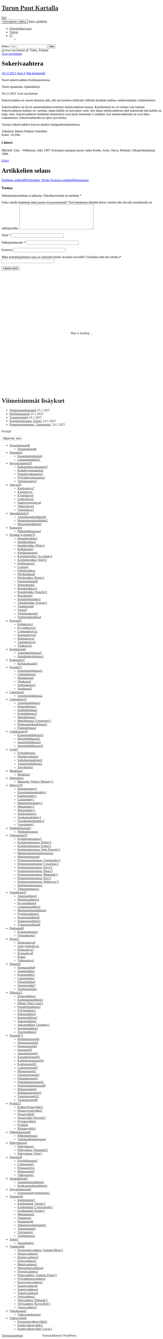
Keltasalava (25, 949)
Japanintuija (25, 1243)
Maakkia (23, 774)
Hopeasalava (26, 942)
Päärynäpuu (25, 1146)
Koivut (15, 620)
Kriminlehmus (27, 713)
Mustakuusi (25, 678)
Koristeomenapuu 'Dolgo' (34, 842)
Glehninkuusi (26, 674)
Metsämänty (25, 806)
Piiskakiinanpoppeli (30, 1082)
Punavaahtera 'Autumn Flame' (37, 1275)
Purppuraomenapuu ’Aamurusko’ (30, 424)
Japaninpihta (26, 971)
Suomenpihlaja (27, 1028)
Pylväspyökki (26, 1121)
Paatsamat (17, 928)
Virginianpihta (27, 989)
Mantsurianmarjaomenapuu (35, 853)
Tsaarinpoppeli (19, 417)
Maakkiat (16, 771)
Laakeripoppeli (27, 1067)
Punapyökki (25, 1114)
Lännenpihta (26, 978)
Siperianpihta (26, 985)
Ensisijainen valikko (14, 21)
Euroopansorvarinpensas (33, 1193)
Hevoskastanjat (21, 463)
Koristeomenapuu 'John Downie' (38, 849)
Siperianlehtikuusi (30, 745)
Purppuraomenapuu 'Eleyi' (34, 867)
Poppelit (16, 1035)
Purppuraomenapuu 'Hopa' (35, 871)
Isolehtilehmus (27, 710)
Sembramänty (26, 813)
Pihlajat (16, 992)
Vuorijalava (25, 509)
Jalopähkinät (19, 513)
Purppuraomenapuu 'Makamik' (37, 874)
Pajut (14, 939)
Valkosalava (25, 960)
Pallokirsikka (26, 570)
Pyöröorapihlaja (28, 914)
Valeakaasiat (18, 1311)
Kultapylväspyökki (30, 1107)
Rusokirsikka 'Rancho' (32, 592)
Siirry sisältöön (37, 21)
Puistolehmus (26, 728)
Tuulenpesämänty (29, 817)
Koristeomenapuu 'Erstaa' (34, 846)
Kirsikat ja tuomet (22, 534)
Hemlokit (16, 452)
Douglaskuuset (20, 445)
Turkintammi (26, 1235)
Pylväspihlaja (26, 1010)
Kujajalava (25, 492)
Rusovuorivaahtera (30, 1282)
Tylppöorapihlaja (28, 924)
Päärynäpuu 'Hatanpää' (32, 1150)
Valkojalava (25, 506)
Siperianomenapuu (30, 885)
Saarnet (16, 1157)
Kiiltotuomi (25, 549)
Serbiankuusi (26, 685)
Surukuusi (24, 688)
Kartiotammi (26, 1200)
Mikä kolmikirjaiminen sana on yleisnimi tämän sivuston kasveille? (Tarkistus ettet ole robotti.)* (61, 257)
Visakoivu (24, 645)
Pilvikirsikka (26, 574)
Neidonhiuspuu (27, 831)
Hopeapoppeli (27, 1046)
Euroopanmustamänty (32, 792)
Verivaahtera (26, 1296)
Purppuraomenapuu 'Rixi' (34, 878)
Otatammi (24, 1218)
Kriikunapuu (26, 563)
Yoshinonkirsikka (29, 617)
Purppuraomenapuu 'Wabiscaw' (38, 881)
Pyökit (15, 1103)
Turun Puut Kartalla (30, 7)
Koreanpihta (26, 974)
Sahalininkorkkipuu (30, 656)
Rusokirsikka (27, 588)
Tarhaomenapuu (28, 889)
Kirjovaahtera (26, 1261)
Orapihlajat (18, 892)
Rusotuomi (25, 595)
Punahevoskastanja (30, 474)
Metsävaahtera (27, 1264)
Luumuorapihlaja (29, 906)
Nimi (6, 235)
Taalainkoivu (26, 642)
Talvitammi (25, 1232)
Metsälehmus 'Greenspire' (34, 720)
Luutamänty (25, 799)
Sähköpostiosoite (13, 242)
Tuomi (22, 610)
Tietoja (14, 32)
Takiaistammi (26, 1228)
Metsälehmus (26, 717)
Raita (21, 957)
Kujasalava (25, 953)
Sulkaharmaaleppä (29, 760)
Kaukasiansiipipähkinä (32, 1185)
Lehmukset (18, 699)
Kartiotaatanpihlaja (30, 999)
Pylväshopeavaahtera (31, 1278)
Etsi (4, 17)
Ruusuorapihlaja (28, 917)
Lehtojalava (25, 499)
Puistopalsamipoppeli (23, 410)
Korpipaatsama (27, 931)
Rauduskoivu (26, 635)
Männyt (16, 785)
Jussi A (21, 73)
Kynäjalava (25, 495)
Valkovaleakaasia (29, 1314)
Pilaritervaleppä (28, 756)
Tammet (16, 1196)
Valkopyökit (18, 1318)
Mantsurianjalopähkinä (32, 520)
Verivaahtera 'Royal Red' (33, 1303)
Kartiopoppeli (26, 1064)
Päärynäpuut (18, 1142)
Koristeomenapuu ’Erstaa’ (26, 421)
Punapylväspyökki (29, 1110)
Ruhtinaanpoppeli (29, 1092)
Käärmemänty (27, 796)
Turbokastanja (27, 481)
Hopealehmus (26, 706)
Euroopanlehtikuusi (30, 735)
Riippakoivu (26, 638)
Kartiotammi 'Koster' (31, 1210)
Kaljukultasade (27, 663)
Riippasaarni (69, 180)
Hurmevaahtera (27, 1257)
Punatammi (25, 1221)
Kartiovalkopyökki (30, 1325)
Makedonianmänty (30, 803)
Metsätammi (25, 1214)
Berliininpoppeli (20, 413)
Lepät (14, 749)
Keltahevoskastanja (30, 470)
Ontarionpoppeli (28, 1075)
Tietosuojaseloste (12, 1335)
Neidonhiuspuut (20, 828)
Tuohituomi (25, 606)
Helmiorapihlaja (28, 899)
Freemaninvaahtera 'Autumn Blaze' (40, 1250)
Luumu (22, 567)
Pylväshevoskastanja (31, 477)
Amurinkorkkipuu (29, 652)
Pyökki (22, 1125)
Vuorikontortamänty (30, 821)
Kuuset (16, 667)
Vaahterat (17, 1246)
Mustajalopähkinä (29, 524)
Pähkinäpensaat (20, 1132)
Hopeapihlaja (26, 996)
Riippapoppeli (27, 1089)
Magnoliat (17, 778)
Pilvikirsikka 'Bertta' (30, 577)
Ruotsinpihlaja (27, 1017)
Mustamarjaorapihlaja (31, 910)
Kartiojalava (25, 488)
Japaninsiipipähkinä (30, 1182)
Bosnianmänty (27, 788)
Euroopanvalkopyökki (32, 1321)
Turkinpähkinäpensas (31, 1139)
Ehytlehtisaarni (27, 1160)
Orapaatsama (26, 935)
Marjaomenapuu (28, 856)
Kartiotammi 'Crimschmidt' (35, 1207)
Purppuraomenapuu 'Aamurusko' (38, 860)
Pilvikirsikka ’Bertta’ (26, 180)
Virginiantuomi (27, 613)
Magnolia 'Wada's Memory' (35, 781)
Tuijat (14, 1239)
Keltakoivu (25, 624)
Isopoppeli (24, 1049)
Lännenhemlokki (28, 459)
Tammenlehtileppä (29, 763)
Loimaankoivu (27, 631)
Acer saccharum (12, 53)
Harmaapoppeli (27, 1042)
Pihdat (15, 964)
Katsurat (16, 527)
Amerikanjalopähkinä (31, 517)
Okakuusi (24, 681)
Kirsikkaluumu (27, 552)
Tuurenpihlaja (26, 1032)
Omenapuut (18, 835)
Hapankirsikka (27, 538)
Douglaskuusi (26, 449)
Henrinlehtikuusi (28, 738)
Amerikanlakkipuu (30, 695)
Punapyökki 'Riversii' (31, 1117)
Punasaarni (25, 1168)
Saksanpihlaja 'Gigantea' (33, 1024)
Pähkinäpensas (27, 1135)
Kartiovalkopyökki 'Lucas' (34, 1328)
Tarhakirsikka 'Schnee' (32, 602)
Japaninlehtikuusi (29, 742)
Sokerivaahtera (27, 1289)
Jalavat (15, 484)
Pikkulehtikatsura (29, 531)
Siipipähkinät (19, 1178)
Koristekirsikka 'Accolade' (34, 556)
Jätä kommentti (35, 73)
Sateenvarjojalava (29, 502)
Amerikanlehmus (29, 703)
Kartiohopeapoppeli (30, 1060)
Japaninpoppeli (27, 1053)
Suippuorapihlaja (28, 921)
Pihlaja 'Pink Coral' (30, 1003)
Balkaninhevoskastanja (32, 467)
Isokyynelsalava (28, 946)
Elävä (5, 160)
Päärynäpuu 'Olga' (29, 1153)
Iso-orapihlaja (26, 903)
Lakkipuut (17, 692)
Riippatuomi (26, 585)
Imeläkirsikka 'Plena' (31, 545)
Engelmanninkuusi (30, 670)
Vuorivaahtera (27, 1307)
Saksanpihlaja (26, 1021)
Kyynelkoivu (26, 627)
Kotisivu (7, 250)
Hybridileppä (26, 753)
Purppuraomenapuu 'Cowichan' (38, 864)
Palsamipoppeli (27, 1078)
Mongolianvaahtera (30, 1268)
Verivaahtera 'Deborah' (32, 1300)
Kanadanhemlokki (29, 456)
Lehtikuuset (18, 731)
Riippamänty (26, 810)
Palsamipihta (26, 982)
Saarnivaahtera (27, 1286)
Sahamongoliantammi (31, 1225)
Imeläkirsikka (26, 542)
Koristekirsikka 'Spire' (32, 560)
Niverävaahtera (27, 1271)
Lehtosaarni (25, 1164)
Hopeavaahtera (27, 1253)
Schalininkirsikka (29, 599)
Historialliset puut (21, 28)
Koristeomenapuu (29, 838)
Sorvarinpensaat (20, 1189)
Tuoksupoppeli (27, 1100)
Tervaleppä (25, 767)
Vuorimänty (25, 824)
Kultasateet (17, 660)
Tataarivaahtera (27, 1293)
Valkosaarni (25, 1175)
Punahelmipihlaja (29, 1007)
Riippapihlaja (26, 1014)
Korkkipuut (18, 649)
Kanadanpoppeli (28, 1057)
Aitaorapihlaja (27, 896)
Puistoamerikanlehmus (32, 724)
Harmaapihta (26, 967)
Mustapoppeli (26, 1071)
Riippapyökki (26, 1128)
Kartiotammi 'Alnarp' (31, 1203)
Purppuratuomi (27, 581)
